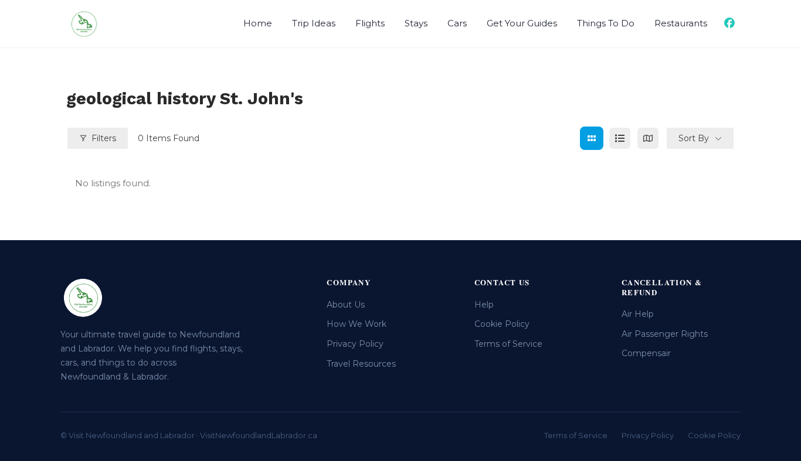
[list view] (620, 138)
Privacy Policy (355, 344)
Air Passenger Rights (665, 334)
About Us (346, 304)
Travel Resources (361, 363)
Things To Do (605, 23)
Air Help (638, 314)
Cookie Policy (502, 324)
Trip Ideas (313, 23)
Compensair (646, 353)
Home (257, 23)
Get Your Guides (522, 23)
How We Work (356, 324)
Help (484, 304)
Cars (457, 23)
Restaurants (680, 23)
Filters (103, 138)
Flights (370, 23)
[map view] (648, 138)
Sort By (693, 138)
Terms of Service (508, 344)
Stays (416, 23)
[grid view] (591, 138)
